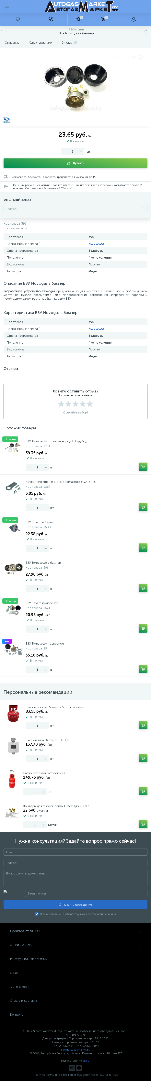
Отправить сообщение (75, 904)
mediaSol (84, 1060)
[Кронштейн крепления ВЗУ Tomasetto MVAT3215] (13, 488)
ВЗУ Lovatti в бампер (40, 522)
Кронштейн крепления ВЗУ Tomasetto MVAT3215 (61, 482)
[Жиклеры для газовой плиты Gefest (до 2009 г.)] (12, 812)
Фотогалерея (19, 987)
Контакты (17, 1014)
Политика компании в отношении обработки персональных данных (76, 1074)
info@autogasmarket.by (75, 1049)
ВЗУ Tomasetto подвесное (45, 643)
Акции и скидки (21, 945)
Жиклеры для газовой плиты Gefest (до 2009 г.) (56, 806)
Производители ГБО (25, 931)
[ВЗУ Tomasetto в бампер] (13, 569)
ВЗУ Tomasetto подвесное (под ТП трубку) (56, 441)
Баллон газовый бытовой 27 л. (44, 773)
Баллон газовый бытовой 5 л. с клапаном (55, 707)
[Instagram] (72, 1068)
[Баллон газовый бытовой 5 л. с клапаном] (13, 713)
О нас (14, 973)
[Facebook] (79, 1068)
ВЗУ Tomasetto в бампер (43, 562)
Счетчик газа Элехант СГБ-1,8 (47, 740)
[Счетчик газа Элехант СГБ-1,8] (13, 746)
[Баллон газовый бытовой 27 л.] (12, 779)
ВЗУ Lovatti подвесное (42, 603)
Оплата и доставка (23, 1000)
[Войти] (133, 19)
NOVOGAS (96, 244)
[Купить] (143, 467)
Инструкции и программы (28, 959)
